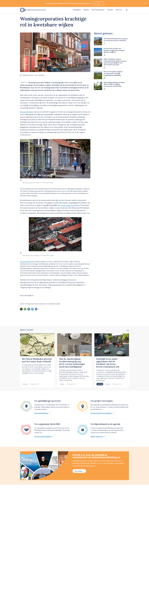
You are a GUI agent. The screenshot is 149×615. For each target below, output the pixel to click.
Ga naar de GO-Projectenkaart (101, 413)
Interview (107, 384)
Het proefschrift (26, 112)
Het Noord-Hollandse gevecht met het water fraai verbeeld (37, 360)
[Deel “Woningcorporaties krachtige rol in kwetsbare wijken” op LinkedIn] (32, 309)
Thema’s (110, 10)
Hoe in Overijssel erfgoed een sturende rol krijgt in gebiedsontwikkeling (113, 73)
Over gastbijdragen (41, 413)
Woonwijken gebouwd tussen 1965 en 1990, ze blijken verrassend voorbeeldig (114, 84)
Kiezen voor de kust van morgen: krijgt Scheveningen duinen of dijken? (114, 50)
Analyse (62, 384)
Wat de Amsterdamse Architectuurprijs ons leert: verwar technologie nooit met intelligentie (72, 363)
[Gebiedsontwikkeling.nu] (45, 10)
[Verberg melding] (144, 3)
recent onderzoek (68, 205)
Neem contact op (97, 436)
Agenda (86, 10)
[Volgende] (127, 330)
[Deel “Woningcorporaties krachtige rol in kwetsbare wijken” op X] (21, 309)
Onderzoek (24, 82)
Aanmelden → (79, 471)
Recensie (25, 384)
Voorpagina (77, 10)
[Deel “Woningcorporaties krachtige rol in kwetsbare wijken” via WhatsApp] (25, 309)
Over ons (119, 10)
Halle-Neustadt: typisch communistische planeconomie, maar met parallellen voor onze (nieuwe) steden (115, 62)
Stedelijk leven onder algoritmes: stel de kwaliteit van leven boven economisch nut (107, 363)
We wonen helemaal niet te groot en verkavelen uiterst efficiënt (116, 39)
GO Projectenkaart (98, 10)
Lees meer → (97, 3)
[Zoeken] (126, 10)
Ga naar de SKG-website (42, 436)
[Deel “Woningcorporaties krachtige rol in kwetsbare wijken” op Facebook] (28, 309)
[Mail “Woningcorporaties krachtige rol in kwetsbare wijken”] (36, 309)
